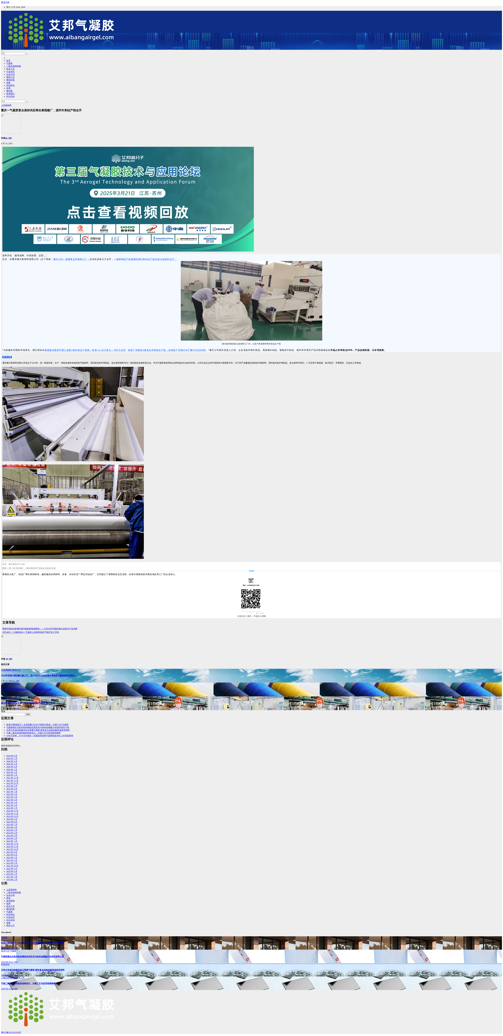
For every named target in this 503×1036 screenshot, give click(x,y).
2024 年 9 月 (11, 819)
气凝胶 (9, 63)
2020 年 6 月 (11, 871)
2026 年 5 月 (11, 764)
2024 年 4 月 (11, 833)
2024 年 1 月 (11, 841)
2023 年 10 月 (12, 849)
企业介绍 (10, 74)
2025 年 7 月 (11, 791)
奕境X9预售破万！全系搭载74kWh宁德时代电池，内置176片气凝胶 (37, 725)
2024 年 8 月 (11, 822)
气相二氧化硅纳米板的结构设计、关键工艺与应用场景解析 (33, 733)
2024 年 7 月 (11, 824)
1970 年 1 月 (11, 880)
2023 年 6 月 (11, 855)
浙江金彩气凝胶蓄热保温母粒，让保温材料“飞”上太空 (26, 689)
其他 (8, 898)
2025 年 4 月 (11, 800)
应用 (8, 88)
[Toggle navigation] (2, 51)
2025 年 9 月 (11, 786)
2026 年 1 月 (11, 775)
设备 (8, 82)
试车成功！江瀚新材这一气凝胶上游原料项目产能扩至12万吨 (30, 632)
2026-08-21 (6, 948)
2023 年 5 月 (11, 857)
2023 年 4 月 (11, 860)
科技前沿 (10, 85)
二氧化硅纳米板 (13, 66)
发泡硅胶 (10, 901)
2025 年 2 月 (11, 805)
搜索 (3, 711)
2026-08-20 (6, 962)
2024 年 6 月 (11, 827)
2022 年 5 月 (11, 869)
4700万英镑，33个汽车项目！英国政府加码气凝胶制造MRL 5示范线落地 (39, 736)
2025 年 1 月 (11, 808)
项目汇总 (10, 77)
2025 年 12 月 (12, 778)
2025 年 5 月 (11, 797)
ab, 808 (8, 138)
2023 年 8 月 (11, 852)
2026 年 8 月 (11, 756)
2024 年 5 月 (11, 830)
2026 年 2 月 (11, 772)
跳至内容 (5, 2)
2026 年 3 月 (11, 769)
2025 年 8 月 (11, 789)
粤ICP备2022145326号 (11, 1032)
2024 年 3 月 (11, 835)
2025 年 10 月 (12, 783)
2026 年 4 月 (11, 767)
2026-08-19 (6, 975)
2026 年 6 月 (11, 761)
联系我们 (10, 94)
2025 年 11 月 (12, 780)
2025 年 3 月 (11, 802)
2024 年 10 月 (12, 816)
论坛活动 (10, 96)
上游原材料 (6, 105)
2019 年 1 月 (11, 874)
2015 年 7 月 (11, 877)
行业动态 (10, 71)
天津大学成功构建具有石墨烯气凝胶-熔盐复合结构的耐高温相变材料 (38, 730)
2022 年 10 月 (12, 866)
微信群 (9, 91)
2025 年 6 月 (11, 794)
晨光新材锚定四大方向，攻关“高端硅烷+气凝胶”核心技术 (28, 703)
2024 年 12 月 (12, 811)
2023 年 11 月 (12, 846)
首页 (8, 60)
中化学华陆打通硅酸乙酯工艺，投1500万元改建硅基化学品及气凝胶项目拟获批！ (38, 675)
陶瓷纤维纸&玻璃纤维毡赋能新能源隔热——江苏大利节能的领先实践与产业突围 (39, 629)
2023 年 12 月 (12, 844)
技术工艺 (10, 69)
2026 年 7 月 (11, 758)
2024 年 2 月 (11, 838)
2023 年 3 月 (11, 863)
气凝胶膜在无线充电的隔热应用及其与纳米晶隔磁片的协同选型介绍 (37, 727)
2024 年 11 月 (12, 813)
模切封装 (10, 80)
